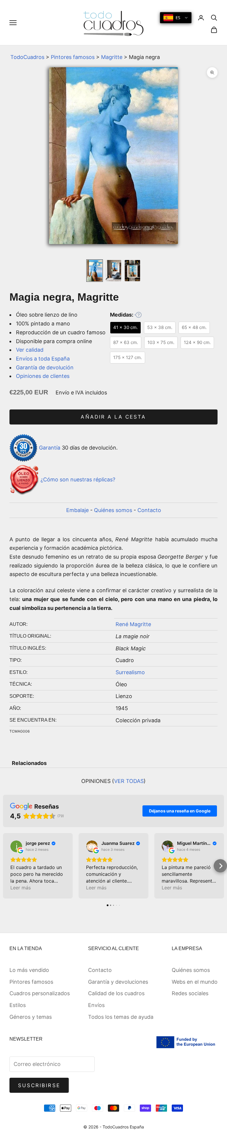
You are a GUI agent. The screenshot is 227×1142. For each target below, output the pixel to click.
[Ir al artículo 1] (94, 270)
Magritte (111, 57)
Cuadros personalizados (39, 993)
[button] (6, 866)
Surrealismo (130, 672)
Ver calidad (29, 350)
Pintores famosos (73, 57)
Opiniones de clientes (42, 376)
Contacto (149, 510)
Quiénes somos (113, 510)
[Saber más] (138, 315)
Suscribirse (39, 1085)
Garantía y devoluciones (118, 982)
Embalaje (77, 510)
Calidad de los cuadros (116, 993)
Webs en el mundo (195, 982)
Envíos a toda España (43, 359)
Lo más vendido (29, 970)
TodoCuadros (27, 57)
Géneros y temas (30, 1017)
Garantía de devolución (45, 367)
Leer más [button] (20, 888)
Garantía (49, 447)
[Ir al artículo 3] (132, 270)
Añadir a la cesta (113, 417)
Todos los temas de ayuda (120, 1017)
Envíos (96, 1005)
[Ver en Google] (16, 846)
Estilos (17, 1005)
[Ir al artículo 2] (113, 270)
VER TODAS (129, 781)
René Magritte (133, 624)
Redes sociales (190, 993)
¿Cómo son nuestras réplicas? (77, 480)
